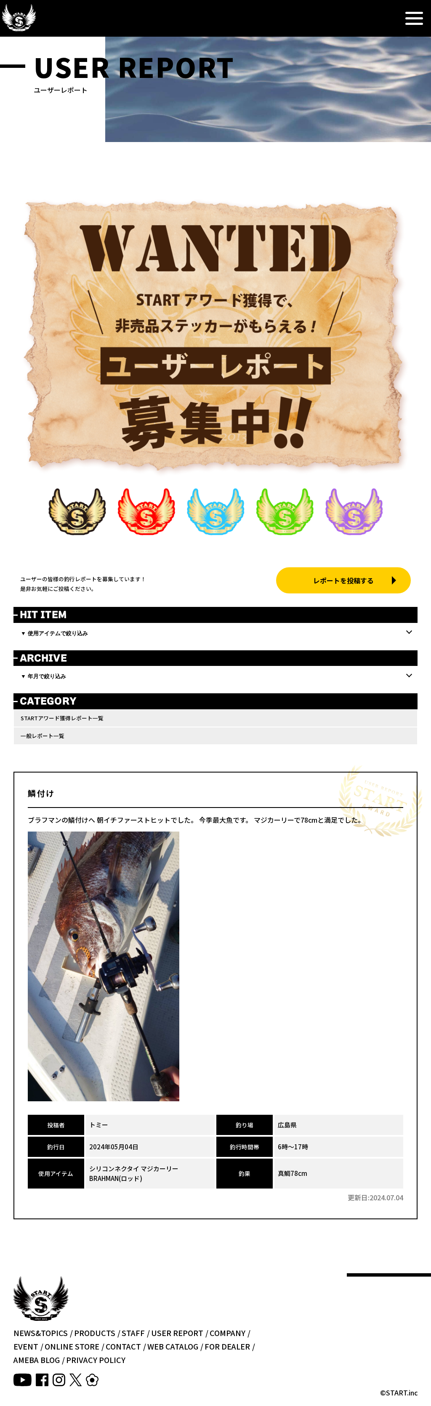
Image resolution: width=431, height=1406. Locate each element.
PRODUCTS (94, 1332)
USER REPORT (177, 1332)
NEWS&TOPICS (40, 1332)
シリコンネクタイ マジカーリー (133, 1168)
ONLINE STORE (72, 1346)
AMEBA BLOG (36, 1359)
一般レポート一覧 (42, 736)
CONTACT (123, 1346)
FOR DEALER (227, 1346)
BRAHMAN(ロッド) (115, 1178)
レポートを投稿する (343, 580)
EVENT (25, 1346)
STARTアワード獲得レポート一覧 (62, 718)
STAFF (133, 1332)
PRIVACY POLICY (95, 1359)
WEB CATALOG (172, 1346)
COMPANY (227, 1332)
